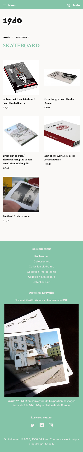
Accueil (6, 37)
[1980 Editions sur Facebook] (41, 426)
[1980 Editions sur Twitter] (32, 426)
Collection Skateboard (41, 276)
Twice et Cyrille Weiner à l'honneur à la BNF (41, 300)
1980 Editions (40, 439)
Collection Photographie (41, 271)
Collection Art (42, 261)
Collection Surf (41, 282)
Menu (12, 5)
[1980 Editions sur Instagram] (50, 426)
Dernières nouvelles (41, 293)
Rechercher (41, 256)
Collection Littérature (41, 266)
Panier (76, 5)
